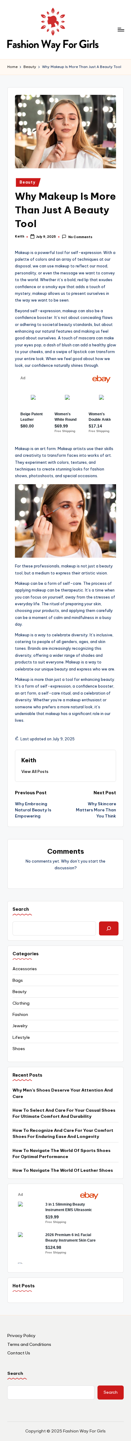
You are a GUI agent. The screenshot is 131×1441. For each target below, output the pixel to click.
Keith (28, 760)
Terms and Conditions (29, 1344)
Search (15, 1373)
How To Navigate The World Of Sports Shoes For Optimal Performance (61, 1153)
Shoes (18, 1048)
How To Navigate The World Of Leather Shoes (62, 1170)
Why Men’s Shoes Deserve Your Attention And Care (62, 1093)
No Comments (80, 237)
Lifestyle (21, 1037)
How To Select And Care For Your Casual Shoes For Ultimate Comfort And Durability (63, 1113)
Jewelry (20, 1025)
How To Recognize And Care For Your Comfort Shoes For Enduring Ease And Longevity (62, 1133)
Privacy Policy (21, 1335)
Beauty (27, 182)
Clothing (21, 1003)
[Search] (109, 928)
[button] (34, 771)
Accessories (24, 968)
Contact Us (18, 1353)
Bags (17, 980)
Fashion (20, 1014)
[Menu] (121, 29)
